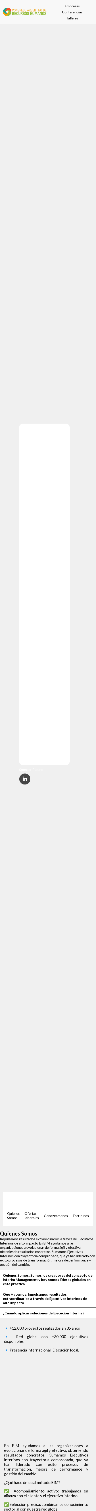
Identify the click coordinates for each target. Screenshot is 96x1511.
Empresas (72, 6)
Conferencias (72, 12)
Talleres (72, 18)
